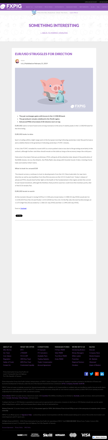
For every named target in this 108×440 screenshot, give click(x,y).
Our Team (6, 353)
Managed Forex (71, 7)
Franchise (75, 359)
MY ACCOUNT (104, 2)
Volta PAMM (59, 353)
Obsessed (92, 362)
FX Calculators (42, 353)
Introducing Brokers (78, 350)
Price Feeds (49, 7)
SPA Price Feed (25, 359)
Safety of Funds (8, 362)
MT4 (21, 350)
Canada (8, 398)
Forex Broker (6, 396)
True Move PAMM (61, 356)
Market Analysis (94, 356)
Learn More (74, 13)
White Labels (76, 356)
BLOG (93, 7)
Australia (76, 396)
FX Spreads (42, 350)
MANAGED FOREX (62, 347)
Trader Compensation (45, 362)
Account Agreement (44, 365)
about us (29, 7)
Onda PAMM (59, 359)
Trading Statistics (43, 359)
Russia (25, 398)
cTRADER (23, 353)
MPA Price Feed (25, 362)
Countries (45, 396)
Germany (15, 398)
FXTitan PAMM (60, 350)
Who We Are (7, 350)
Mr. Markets (93, 359)
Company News (94, 353)
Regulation (6, 359)
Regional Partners (78, 362)
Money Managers (78, 353)
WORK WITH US (78, 347)
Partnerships (84, 7)
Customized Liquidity (27, 365)
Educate (92, 350)
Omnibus (75, 365)
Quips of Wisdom (95, 365)
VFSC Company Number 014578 (73, 383)
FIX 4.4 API (24, 356)
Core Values (7, 356)
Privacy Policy (19, 427)
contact (105, 7)
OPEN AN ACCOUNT (91, 2)
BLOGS (92, 347)
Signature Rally (27, 415)
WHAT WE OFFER (27, 347)
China (21, 398)
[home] (11, 7)
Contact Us (7, 365)
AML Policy (27, 427)
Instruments (59, 7)
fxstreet (23, 208)
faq (98, 7)
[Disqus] (54, 249)
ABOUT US (7, 347)
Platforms (38, 7)
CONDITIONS (43, 347)
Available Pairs (42, 356)
